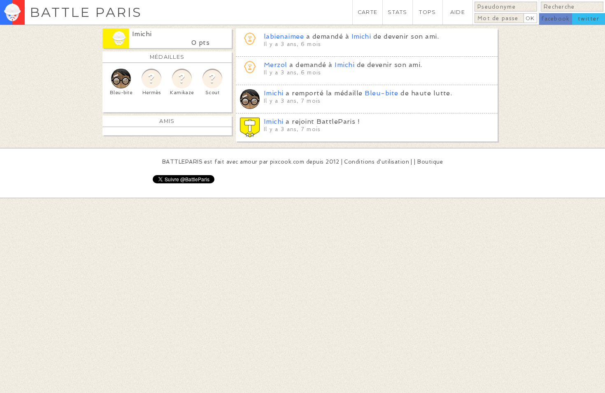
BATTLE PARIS (86, 12)
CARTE (367, 12)
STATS (397, 12)
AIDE (457, 12)
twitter (588, 19)
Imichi (142, 34)
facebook (555, 19)
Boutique (430, 162)
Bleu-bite (381, 93)
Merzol (275, 65)
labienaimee (284, 36)
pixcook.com (287, 162)
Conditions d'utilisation (376, 162)
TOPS (427, 12)
